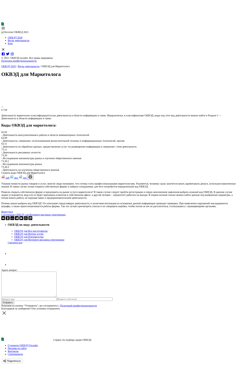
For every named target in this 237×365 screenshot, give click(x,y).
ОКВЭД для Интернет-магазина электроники (39, 239)
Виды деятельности (18, 40)
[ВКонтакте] (3, 218)
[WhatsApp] (26, 218)
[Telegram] (17, 218)
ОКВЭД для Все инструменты (31, 231)
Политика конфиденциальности (19, 60)
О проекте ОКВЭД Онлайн (23, 345)
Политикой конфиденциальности (78, 305)
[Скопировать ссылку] (30, 218)
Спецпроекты (15, 354)
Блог (10, 43)
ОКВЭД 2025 (8, 66)
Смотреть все (15, 242)
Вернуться (7, 211)
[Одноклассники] (8, 218)
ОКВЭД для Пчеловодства (29, 236)
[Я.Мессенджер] (21, 218)
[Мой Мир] (12, 218)
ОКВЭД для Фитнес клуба (28, 234)
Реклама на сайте (17, 348)
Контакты (13, 351)
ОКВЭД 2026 (15, 37)
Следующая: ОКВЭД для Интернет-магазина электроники (33, 214)
